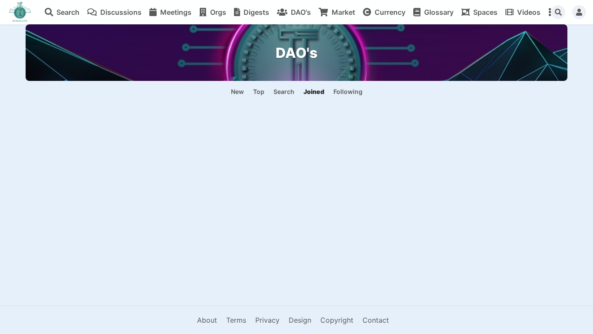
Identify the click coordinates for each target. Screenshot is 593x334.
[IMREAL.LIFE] (20, 12)
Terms (236, 320)
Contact (375, 320)
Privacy (267, 320)
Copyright (336, 320)
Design (300, 320)
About (207, 320)
